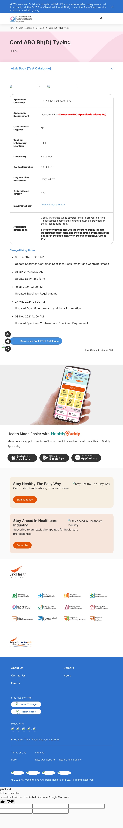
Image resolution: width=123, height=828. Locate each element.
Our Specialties (25, 28)
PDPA (14, 759)
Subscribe (22, 545)
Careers (69, 667)
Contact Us (18, 675)
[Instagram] (24, 729)
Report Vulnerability (70, 759)
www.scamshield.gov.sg (26, 10)
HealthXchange (28, 704)
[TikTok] (35, 729)
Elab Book (40, 28)
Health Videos (28, 711)
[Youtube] (18, 729)
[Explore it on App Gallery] (86, 458)
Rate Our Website (45, 759)
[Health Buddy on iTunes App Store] (22, 458)
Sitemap (39, 752)
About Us (17, 667)
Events (15, 683)
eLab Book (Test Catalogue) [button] (31, 68)
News (67, 675)
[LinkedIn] (29, 729)
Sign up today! (25, 499)
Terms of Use (18, 752)
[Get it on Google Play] (54, 458)
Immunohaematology (53, 204)
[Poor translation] (10, 801)
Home (12, 28)
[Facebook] (13, 729)
